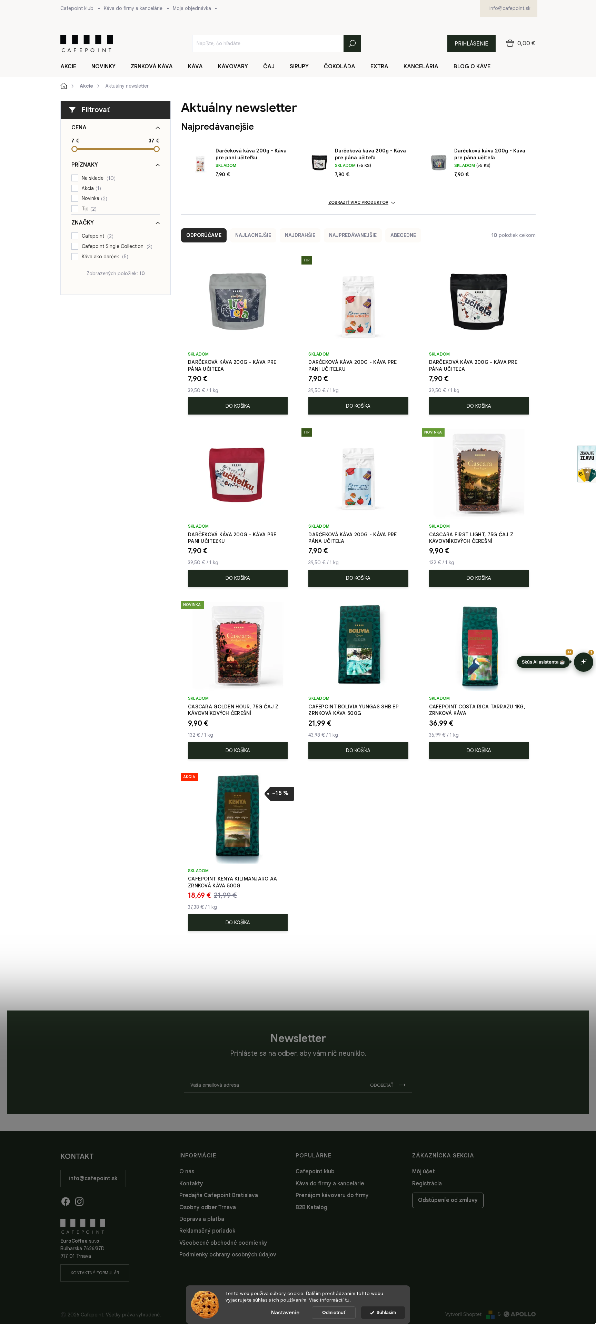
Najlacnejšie (253, 235)
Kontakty (191, 1183)
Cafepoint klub (76, 8)
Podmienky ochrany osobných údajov (227, 1254)
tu (347, 1300)
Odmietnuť (333, 1312)
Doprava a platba (201, 1219)
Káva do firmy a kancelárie (133, 8)
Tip (88, 209)
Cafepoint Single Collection (116, 246)
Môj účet (423, 1171)
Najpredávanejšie (353, 235)
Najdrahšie (300, 235)
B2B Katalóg (311, 1207)
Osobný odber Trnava (207, 1207)
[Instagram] (79, 1200)
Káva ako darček (104, 256)
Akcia (90, 188)
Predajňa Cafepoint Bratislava (218, 1195)
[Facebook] (65, 1200)
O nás (186, 1171)
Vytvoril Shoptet (463, 1314)
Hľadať (352, 43)
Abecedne (403, 235)
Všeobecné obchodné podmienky (223, 1243)
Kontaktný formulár (95, 1272)
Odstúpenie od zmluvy (448, 1200)
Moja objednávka (192, 8)
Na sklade (98, 178)
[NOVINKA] (479, 477)
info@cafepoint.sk (93, 1178)
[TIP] (358, 305)
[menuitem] (72, 66)
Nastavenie (285, 1313)
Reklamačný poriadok (207, 1230)
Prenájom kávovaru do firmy (332, 1195)
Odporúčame (203, 235)
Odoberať (381, 1085)
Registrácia (427, 1183)
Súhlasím (386, 1312)
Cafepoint (97, 236)
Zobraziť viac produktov (358, 202)
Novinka (94, 198)
